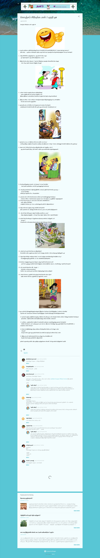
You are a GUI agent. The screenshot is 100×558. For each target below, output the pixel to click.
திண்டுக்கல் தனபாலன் (31, 359)
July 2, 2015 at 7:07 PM (39, 374)
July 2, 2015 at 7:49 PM (42, 385)
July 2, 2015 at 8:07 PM (37, 418)
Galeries (53, 554)
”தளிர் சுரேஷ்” (34, 385)
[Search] (82, 4)
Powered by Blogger (51, 551)
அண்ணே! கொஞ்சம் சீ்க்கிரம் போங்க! (59, 379)
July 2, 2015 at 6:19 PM (39, 366)
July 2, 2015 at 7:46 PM (36, 397)
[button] (79, 16)
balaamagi (28, 397)
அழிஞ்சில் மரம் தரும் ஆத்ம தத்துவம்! (30, 515)
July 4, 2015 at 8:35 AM (39, 460)
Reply (27, 363)
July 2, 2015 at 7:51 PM (42, 407)
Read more (77, 510)
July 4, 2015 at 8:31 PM (42, 431)
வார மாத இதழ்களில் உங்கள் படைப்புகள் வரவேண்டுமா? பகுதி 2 (37, 532)
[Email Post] (24, 350)
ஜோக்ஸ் (26, 353)
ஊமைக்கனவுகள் (30, 374)
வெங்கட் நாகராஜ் (30, 460)
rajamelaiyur (29, 418)
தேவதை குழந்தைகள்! (26, 498)
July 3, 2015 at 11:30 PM (39, 445)
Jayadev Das (29, 425)
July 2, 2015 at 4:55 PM (41, 359)
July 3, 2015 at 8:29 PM (37, 425)
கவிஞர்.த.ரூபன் (29, 445)
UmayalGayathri (30, 366)
